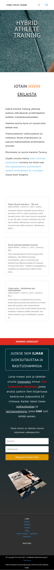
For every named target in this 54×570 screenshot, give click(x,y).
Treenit (27, 527)
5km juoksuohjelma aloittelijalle (23, 166)
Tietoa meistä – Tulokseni (27, 533)
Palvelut (27, 524)
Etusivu (27, 521)
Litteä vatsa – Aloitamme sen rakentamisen (21, 289)
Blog (27, 530)
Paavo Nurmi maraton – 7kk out (23, 204)
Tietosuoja (27, 560)
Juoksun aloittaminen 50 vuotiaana (24, 170)
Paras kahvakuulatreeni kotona (23, 245)
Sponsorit (27, 536)
